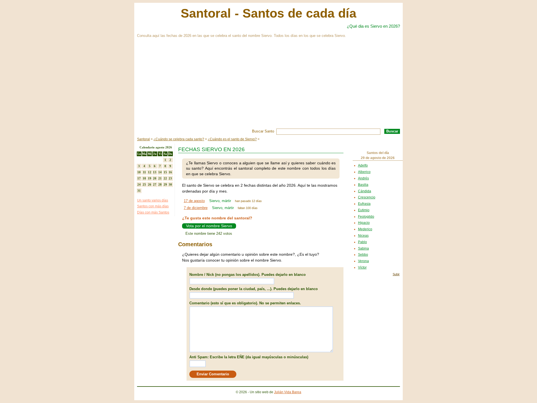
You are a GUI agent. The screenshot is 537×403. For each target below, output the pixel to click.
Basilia (363, 185)
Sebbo (363, 255)
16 (170, 172)
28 (160, 184)
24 (139, 184)
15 (165, 172)
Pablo (362, 242)
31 (139, 190)
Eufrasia (364, 204)
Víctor (362, 267)
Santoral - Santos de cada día (268, 13)
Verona (363, 261)
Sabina (363, 248)
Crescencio (366, 197)
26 (149, 184)
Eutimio (363, 210)
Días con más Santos (153, 212)
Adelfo (363, 165)
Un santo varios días (152, 200)
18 (144, 178)
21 (160, 178)
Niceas (363, 236)
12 (149, 172)
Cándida (364, 191)
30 (170, 184)
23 (170, 178)
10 (139, 172)
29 (165, 184)
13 (154, 172)
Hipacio (364, 223)
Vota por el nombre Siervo (209, 226)
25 (144, 184)
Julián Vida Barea (287, 392)
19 (149, 178)
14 (160, 172)
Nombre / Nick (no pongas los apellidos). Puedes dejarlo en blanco (247, 274)
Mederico (365, 229)
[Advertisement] (268, 87)
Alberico (364, 172)
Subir (396, 274)
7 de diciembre (196, 208)
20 (154, 178)
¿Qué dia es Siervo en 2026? (373, 26)
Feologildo (366, 217)
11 (144, 172)
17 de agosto (194, 201)
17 (139, 178)
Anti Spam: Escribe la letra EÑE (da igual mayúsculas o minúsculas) (248, 357)
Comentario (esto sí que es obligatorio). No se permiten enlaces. (245, 303)
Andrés (363, 178)
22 (165, 178)
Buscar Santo (263, 131)
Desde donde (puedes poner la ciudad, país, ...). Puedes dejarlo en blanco (253, 289)
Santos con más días (153, 206)
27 (154, 184)
